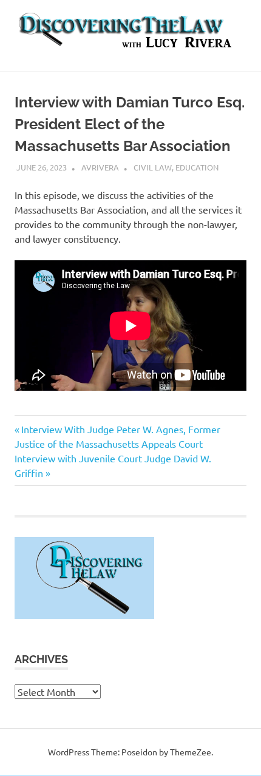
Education (197, 167)
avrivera (100, 167)
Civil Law (153, 167)
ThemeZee (190, 751)
